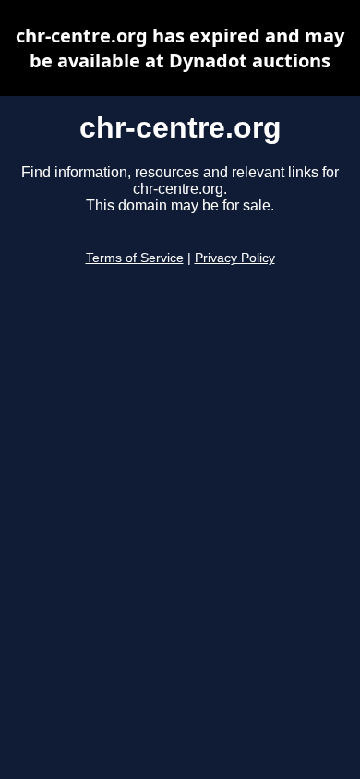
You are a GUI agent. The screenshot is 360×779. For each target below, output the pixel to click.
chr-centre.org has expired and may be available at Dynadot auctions (180, 48)
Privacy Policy (235, 258)
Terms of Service (135, 258)
